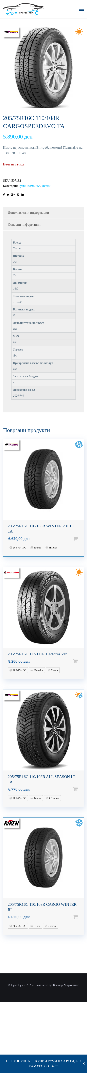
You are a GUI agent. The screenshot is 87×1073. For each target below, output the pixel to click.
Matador (38, 670)
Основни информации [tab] (24, 224)
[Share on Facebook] (4, 194)
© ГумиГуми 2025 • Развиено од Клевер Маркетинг (43, 985)
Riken (36, 925)
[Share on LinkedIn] (22, 194)
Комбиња (33, 186)
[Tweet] (8, 194)
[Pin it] (18, 194)
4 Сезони (53, 798)
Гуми (22, 186)
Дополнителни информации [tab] (28, 213)
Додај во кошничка (82, 538)
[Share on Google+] (13, 194)
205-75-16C (19, 547)
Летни (46, 186)
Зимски (52, 547)
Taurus (37, 547)
